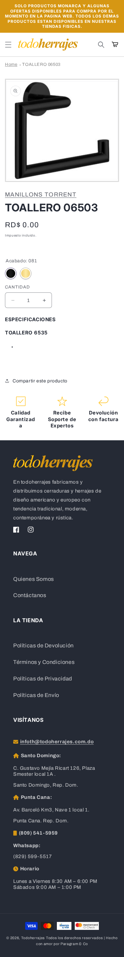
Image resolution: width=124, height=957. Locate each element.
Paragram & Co (74, 944)
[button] (8, 44)
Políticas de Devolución (43, 645)
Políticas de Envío (36, 695)
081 (11, 273)
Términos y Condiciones (43, 662)
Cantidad (17, 287)
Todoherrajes (33, 938)
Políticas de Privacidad (42, 678)
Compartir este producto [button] (40, 380)
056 (25, 273)
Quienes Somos (33, 579)
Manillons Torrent (40, 194)
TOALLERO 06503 (41, 64)
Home (11, 64)
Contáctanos (29, 595)
